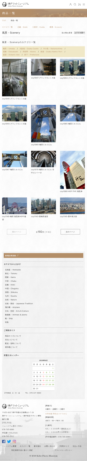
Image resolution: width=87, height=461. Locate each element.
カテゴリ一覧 (7, 27)
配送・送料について (13, 343)
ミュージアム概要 (9, 446)
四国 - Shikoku (11, 292)
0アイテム (79, 5)
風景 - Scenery (56, 27)
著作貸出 (37, 446)
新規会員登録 (10, 255)
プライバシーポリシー (63, 450)
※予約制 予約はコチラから (56, 414)
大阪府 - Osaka (38, 27)
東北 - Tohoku (11, 273)
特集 (7, 322)
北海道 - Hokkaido (13, 270)
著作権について (11, 347)
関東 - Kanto (10, 277)
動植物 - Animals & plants (16, 315)
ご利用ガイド (63, 446)
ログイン (70, 5)
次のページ (70, 232)
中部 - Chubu (10, 281)
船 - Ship (9, 318)
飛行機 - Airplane (12, 307)
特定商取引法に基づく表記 (22, 450)
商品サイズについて (13, 336)
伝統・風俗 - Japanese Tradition (19, 303)
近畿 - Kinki (23, 27)
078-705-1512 (8, 436)
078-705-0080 (8, 429)
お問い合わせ (49, 446)
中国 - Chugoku (12, 288)
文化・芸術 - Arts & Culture (17, 311)
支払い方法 (77, 446)
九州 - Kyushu (11, 296)
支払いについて (11, 340)
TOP (4, 20)
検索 (74, 5)
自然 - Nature (11, 300)
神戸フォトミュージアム (15, 4)
